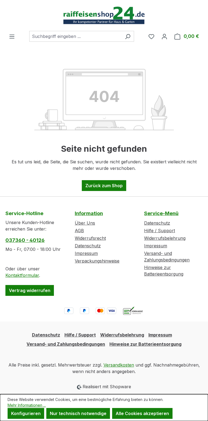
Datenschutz (88, 245)
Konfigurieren (26, 413)
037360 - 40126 (25, 240)
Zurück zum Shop (104, 185)
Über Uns (85, 223)
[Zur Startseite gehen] (104, 15)
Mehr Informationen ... (27, 405)
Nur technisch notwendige (78, 413)
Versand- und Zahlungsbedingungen (66, 344)
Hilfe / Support (159, 230)
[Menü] (11, 36)
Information (89, 213)
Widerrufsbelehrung (165, 238)
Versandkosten (118, 365)
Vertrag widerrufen (29, 290)
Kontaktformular (22, 275)
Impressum (86, 253)
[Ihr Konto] (164, 36)
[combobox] (75, 36)
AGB (79, 230)
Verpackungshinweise (97, 261)
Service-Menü (161, 213)
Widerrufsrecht (90, 238)
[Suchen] (127, 36)
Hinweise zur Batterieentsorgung (145, 344)
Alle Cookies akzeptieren (142, 413)
